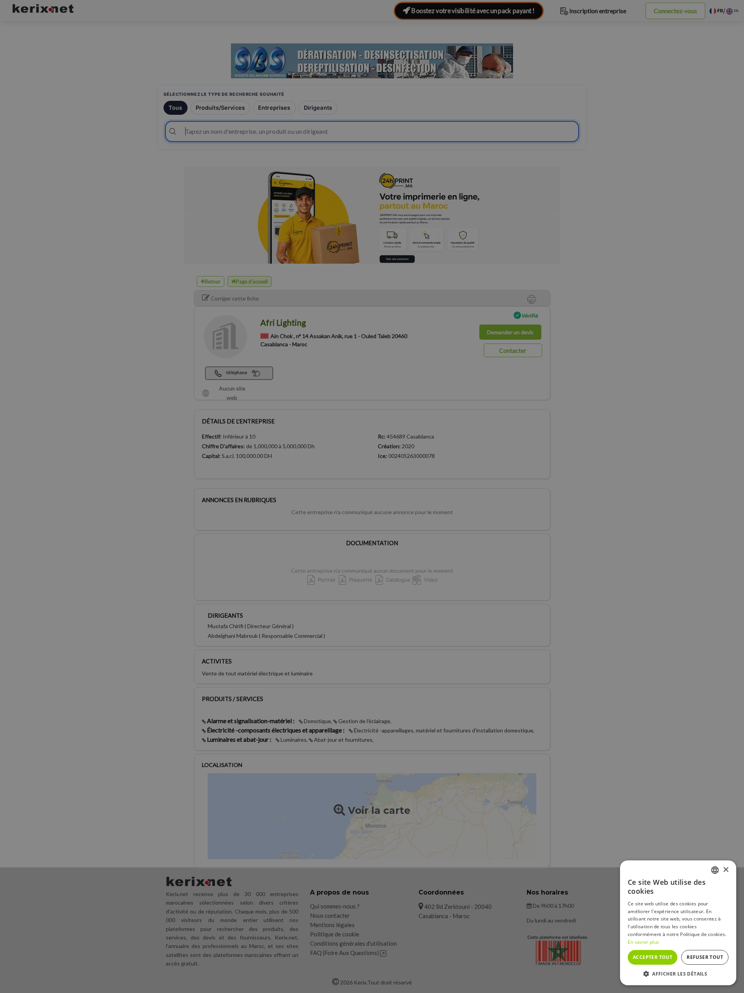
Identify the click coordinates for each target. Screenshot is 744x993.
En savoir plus (643, 942)
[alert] (372, 496)
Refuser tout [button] (705, 957)
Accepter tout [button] (652, 957)
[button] (678, 973)
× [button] (725, 870)
